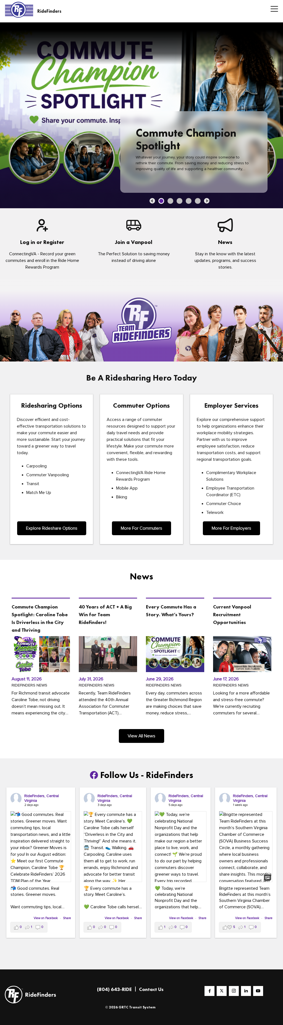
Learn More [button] (161, 170)
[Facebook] (209, 991)
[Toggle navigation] (272, 9)
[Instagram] (234, 991)
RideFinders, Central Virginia (41, 798)
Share (67, 918)
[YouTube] (258, 991)
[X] (222, 991)
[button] (152, 200)
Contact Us (151, 989)
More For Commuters (141, 528)
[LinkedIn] (246, 991)
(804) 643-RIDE (114, 989)
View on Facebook (46, 918)
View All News (141, 735)
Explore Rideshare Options (51, 528)
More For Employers (231, 528)
